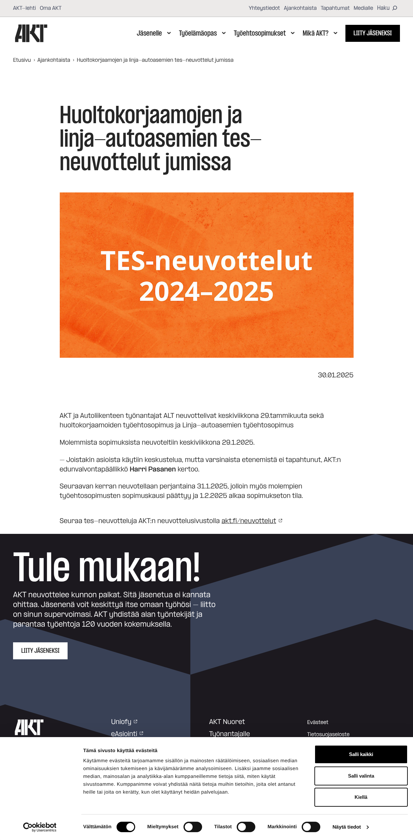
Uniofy (121, 722)
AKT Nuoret (227, 722)
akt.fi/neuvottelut (248, 521)
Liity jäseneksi (373, 33)
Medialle (363, 8)
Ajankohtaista (300, 8)
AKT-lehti (24, 8)
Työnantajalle (229, 734)
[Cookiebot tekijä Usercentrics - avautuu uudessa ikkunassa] (39, 827)
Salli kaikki (361, 754)
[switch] (192, 827)
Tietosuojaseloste (328, 734)
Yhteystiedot (264, 8)
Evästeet (317, 722)
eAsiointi (124, 734)
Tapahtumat (335, 8)
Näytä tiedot (346, 827)
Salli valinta (361, 776)
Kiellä (361, 797)
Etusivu (22, 60)
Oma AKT (51, 8)
